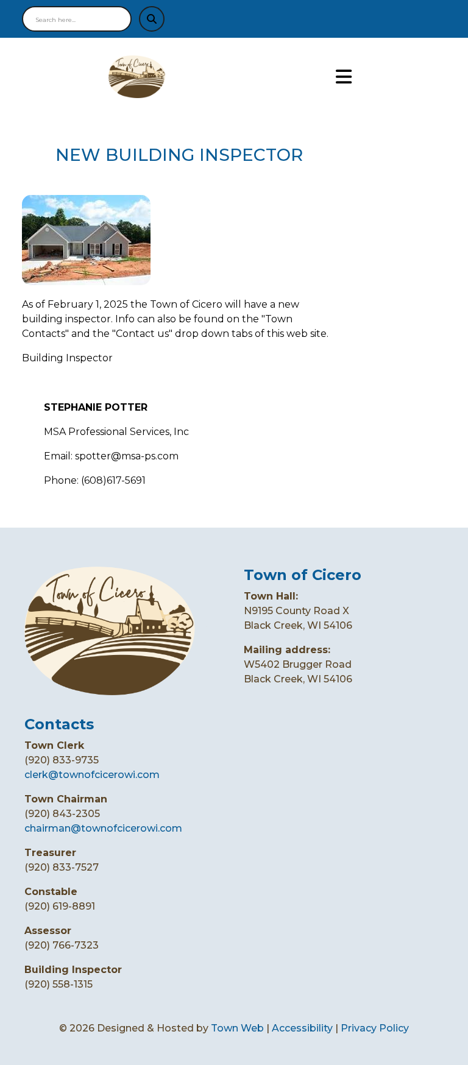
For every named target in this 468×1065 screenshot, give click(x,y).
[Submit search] (152, 19)
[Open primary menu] (344, 77)
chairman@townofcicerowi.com (103, 828)
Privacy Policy (375, 1028)
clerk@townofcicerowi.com (92, 774)
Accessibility (302, 1028)
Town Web (237, 1028)
